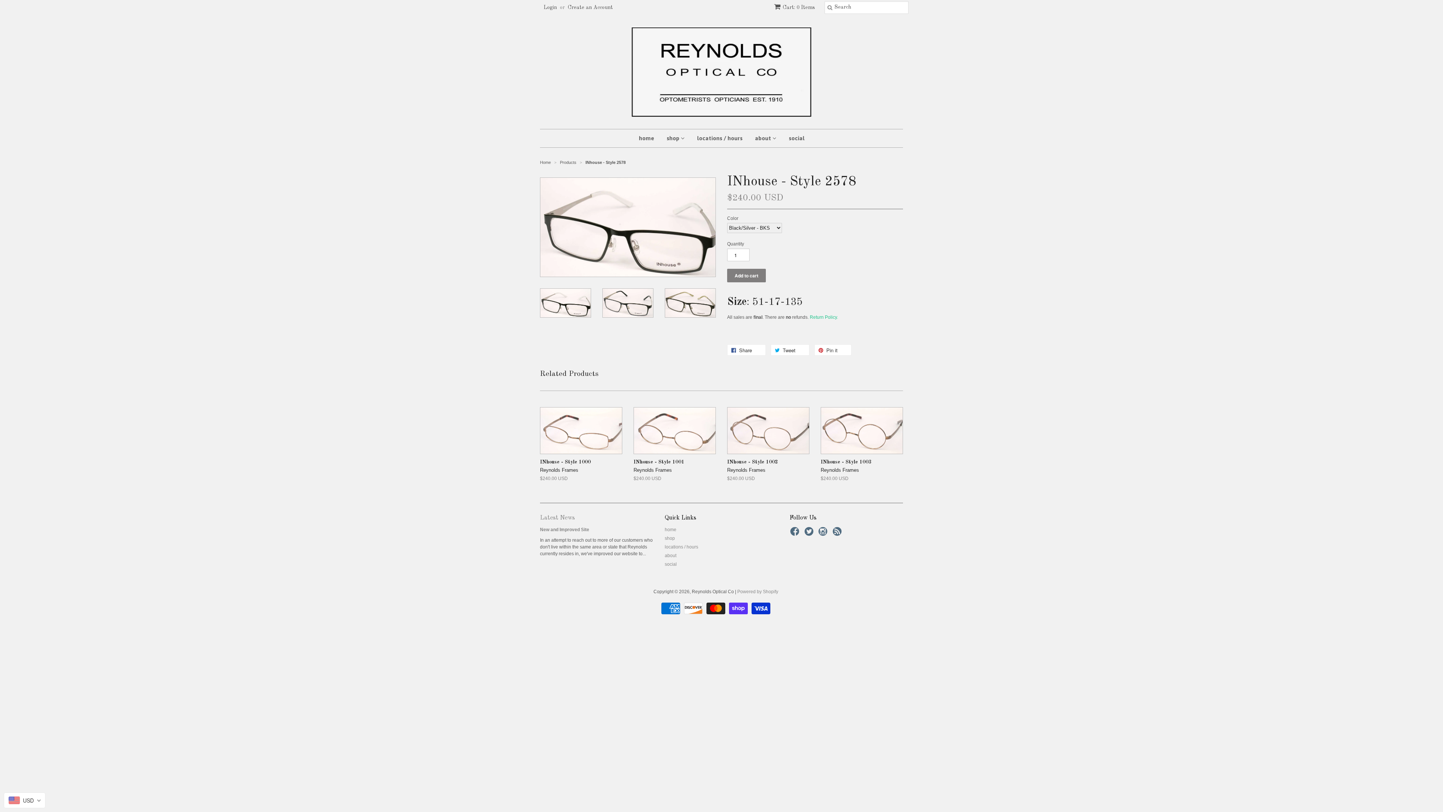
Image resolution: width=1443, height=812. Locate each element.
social (797, 138)
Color (732, 218)
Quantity (735, 244)
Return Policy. (824, 317)
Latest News (557, 518)
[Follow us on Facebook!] (796, 534)
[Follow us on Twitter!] (810, 534)
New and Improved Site (564, 529)
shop (674, 138)
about (764, 138)
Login (550, 7)
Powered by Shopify (757, 591)
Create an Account (590, 7)
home (646, 138)
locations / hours (720, 138)
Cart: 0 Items (799, 7)
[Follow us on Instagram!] (824, 534)
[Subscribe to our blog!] (838, 534)
